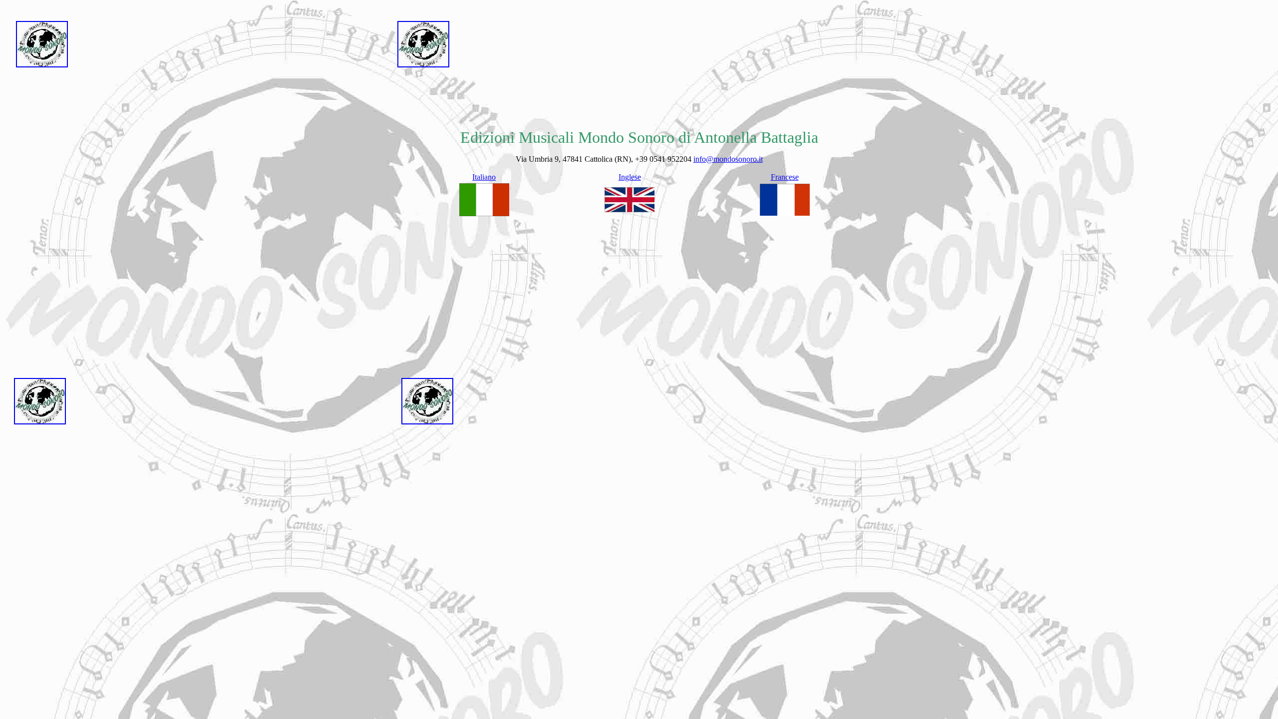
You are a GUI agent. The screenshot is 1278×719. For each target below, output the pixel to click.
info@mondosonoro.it (728, 159)
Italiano (484, 177)
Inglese (630, 177)
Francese (785, 177)
